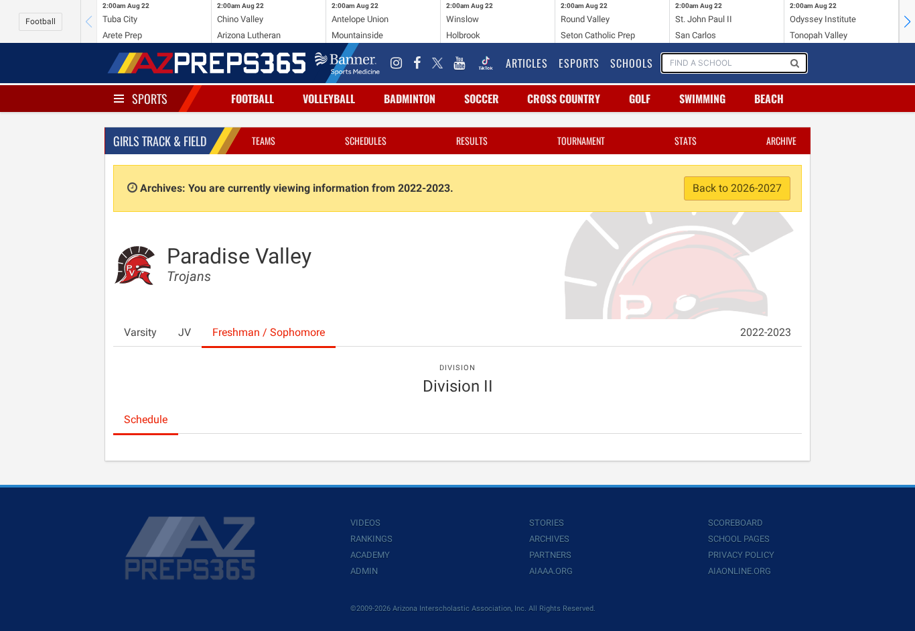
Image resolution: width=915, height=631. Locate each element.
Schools (631, 63)
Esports (579, 63)
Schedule (145, 419)
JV (184, 332)
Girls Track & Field (159, 141)
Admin (364, 571)
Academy (370, 555)
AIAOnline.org (739, 571)
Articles (527, 63)
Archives (549, 539)
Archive (781, 140)
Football (40, 21)
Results (472, 140)
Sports (149, 98)
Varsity (140, 332)
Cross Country (563, 99)
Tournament (581, 140)
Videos (365, 523)
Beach (769, 99)
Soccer (481, 99)
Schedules (365, 140)
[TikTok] (486, 63)
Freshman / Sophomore (268, 332)
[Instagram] (396, 63)
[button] (907, 21)
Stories (546, 523)
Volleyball (329, 99)
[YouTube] (459, 63)
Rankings (371, 539)
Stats (686, 140)
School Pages (739, 539)
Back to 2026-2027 (737, 188)
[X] (437, 63)
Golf (639, 99)
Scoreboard (735, 523)
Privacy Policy (741, 555)
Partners (550, 555)
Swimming (702, 99)
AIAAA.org (551, 571)
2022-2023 (765, 332)
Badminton (409, 99)
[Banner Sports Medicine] (347, 63)
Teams (263, 140)
